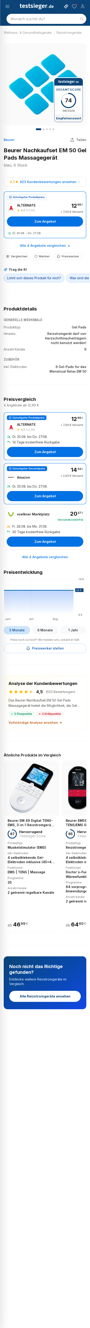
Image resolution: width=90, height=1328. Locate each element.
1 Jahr (73, 630)
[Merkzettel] (74, 6)
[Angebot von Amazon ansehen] (45, 483)
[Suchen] (82, 19)
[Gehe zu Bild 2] (43, 129)
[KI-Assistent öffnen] (66, 6)
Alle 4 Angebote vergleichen (43, 245)
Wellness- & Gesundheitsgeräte (28, 32)
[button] (45, 598)
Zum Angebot (45, 221)
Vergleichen (19, 256)
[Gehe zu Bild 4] (47, 129)
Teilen (81, 140)
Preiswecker (70, 256)
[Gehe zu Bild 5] (50, 129)
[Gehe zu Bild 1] (38, 129)
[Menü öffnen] (7, 6)
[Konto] (82, 6)
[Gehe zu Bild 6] (53, 129)
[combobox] (46, 19)
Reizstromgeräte (69, 32)
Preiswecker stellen (48, 648)
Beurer (9, 140)
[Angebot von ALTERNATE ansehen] (45, 214)
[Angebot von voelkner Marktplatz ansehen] (45, 528)
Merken (44, 256)
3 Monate (17, 630)
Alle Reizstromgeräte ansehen (45, 996)
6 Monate (45, 630)
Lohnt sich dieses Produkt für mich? (34, 278)
